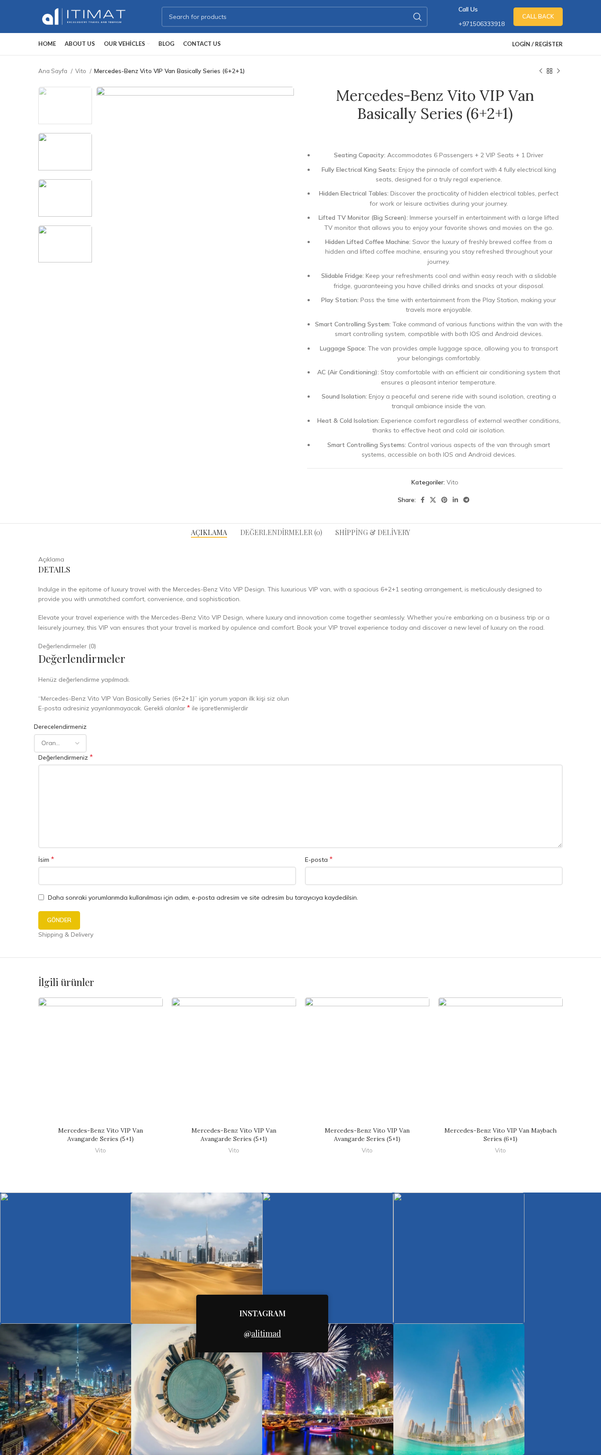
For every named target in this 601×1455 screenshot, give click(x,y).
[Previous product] (540, 71)
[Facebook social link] (422, 500)
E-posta (319, 859)
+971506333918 (481, 24)
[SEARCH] (417, 17)
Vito (81, 70)
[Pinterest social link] (444, 500)
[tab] (209, 532)
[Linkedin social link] (455, 500)
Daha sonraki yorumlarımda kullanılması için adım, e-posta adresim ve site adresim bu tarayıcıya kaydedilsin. (203, 897)
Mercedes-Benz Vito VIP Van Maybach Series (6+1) (500, 1134)
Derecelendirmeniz (60, 727)
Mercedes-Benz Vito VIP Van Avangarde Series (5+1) (100, 1134)
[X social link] (433, 500)
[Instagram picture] (65, 1258)
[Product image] (100, 1059)
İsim (46, 859)
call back (538, 16)
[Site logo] (84, 16)
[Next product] (558, 71)
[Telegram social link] (466, 500)
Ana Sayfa (53, 70)
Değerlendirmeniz (65, 757)
